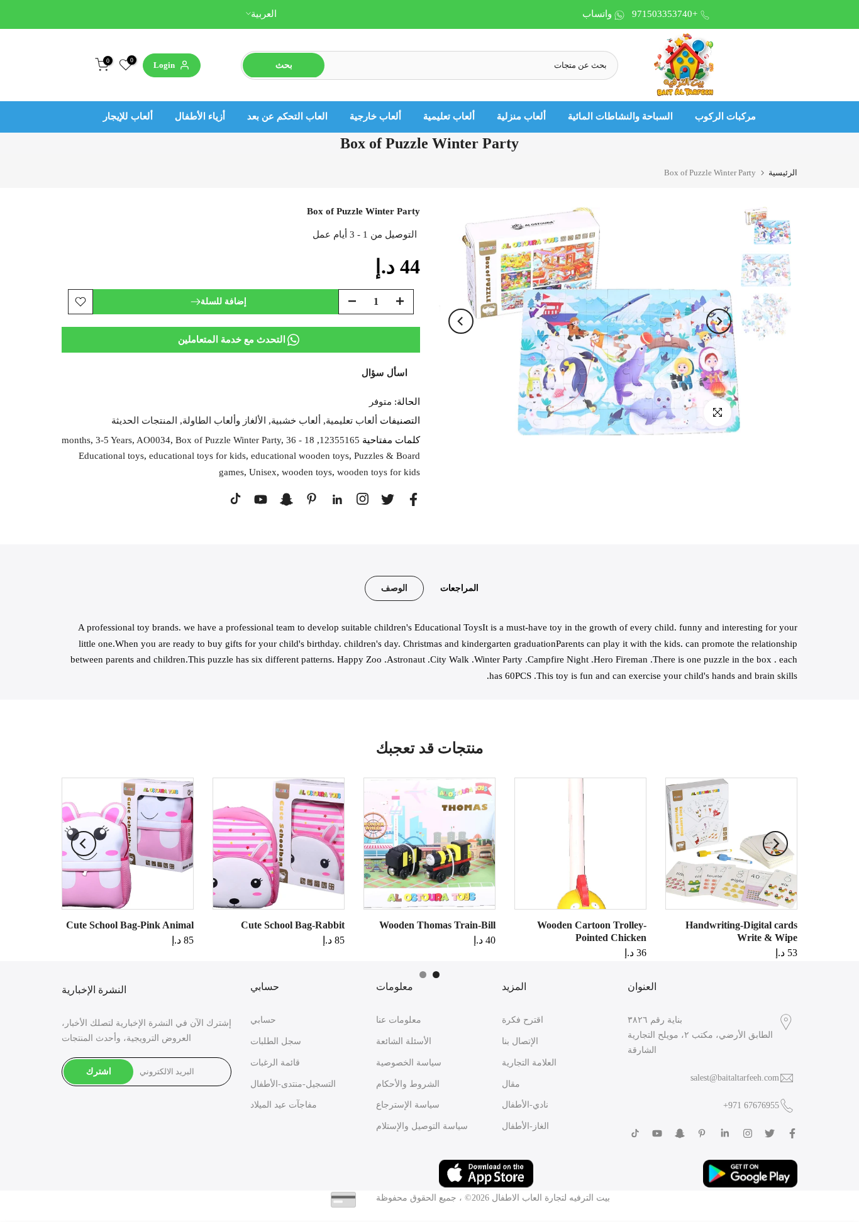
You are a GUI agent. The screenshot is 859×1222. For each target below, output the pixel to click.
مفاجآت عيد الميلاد (283, 1104)
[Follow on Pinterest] (312, 499)
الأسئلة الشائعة (403, 1041)
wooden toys (307, 472)
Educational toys (111, 456)
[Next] (718, 321)
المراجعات (459, 588)
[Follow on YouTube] (260, 499)
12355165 (339, 440)
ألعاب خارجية (375, 116)
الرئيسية (782, 172)
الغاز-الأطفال (525, 1126)
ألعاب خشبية (296, 421)
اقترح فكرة (522, 1020)
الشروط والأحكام (408, 1084)
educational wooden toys (300, 456)
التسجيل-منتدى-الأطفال (293, 1084)
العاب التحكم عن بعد (287, 116)
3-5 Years (114, 440)
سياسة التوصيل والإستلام (422, 1126)
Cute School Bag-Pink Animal (130, 925)
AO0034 (153, 440)
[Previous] (461, 321)
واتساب (597, 14)
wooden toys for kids (378, 472)
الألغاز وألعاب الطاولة (224, 421)
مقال (511, 1084)
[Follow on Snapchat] (286, 499)
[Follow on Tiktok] (235, 499)
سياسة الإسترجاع (408, 1104)
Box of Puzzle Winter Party (228, 440)
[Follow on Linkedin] (337, 500)
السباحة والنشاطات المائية (620, 116)
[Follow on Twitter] (387, 499)
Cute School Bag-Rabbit (293, 925)
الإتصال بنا (520, 1041)
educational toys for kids (197, 456)
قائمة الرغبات (275, 1062)
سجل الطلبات (275, 1041)
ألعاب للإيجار (128, 116)
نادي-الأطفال (525, 1104)
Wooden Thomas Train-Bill (437, 925)
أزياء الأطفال (200, 116)
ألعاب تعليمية (449, 116)
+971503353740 (664, 14)
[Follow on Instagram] (363, 499)
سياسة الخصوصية (408, 1062)
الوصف (394, 588)
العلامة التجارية (529, 1062)
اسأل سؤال (384, 373)
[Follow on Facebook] (413, 499)
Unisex (263, 472)
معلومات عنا (398, 1020)
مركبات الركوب (725, 116)
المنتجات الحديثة (144, 421)
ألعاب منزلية (521, 116)
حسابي (263, 1020)
